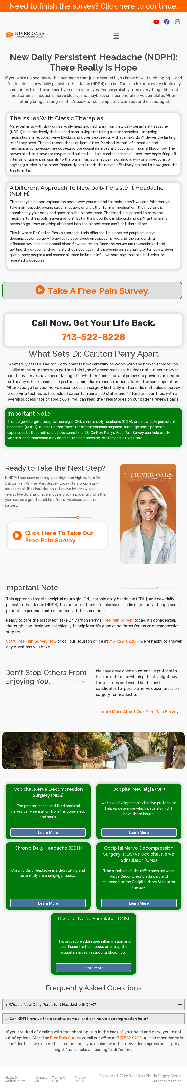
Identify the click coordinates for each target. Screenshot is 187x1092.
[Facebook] (166, 21)
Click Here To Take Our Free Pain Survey (59, 536)
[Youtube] (156, 21)
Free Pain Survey (118, 620)
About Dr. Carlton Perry (15, 1079)
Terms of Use (59, 1079)
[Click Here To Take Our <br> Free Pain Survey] (17, 535)
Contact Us (41, 1079)
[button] (116, 36)
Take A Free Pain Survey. (99, 291)
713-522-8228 (93, 337)
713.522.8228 (129, 1038)
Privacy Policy (80, 1079)
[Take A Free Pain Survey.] (40, 290)
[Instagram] (177, 21)
